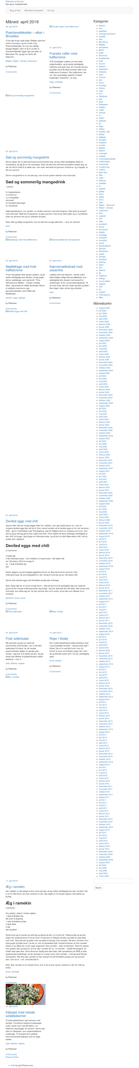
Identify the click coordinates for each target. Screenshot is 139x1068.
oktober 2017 (104, 596)
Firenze (102, 77)
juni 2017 (103, 606)
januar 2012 (104, 783)
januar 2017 (104, 620)
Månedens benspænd (34, 10)
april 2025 (103, 351)
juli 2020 (102, 506)
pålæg (101, 191)
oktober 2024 (104, 367)
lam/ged (102, 139)
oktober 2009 (104, 857)
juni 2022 (103, 443)
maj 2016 (103, 642)
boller (101, 52)
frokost (102, 88)
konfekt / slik (104, 131)
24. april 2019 (12, 260)
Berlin (101, 50)
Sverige (102, 256)
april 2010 (103, 840)
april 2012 (103, 775)
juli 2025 (102, 343)
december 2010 (106, 819)
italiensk (102, 120)
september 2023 (106, 403)
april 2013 (103, 742)
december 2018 (106, 558)
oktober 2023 (104, 400)
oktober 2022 (104, 433)
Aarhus (102, 25)
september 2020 (106, 500)
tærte (101, 264)
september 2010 (106, 827)
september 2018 (106, 566)
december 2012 (106, 753)
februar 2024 (104, 389)
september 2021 (106, 468)
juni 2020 (103, 509)
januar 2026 (104, 327)
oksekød (102, 183)
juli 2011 (102, 799)
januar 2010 (104, 848)
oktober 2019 (104, 530)
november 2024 (106, 365)
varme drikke (104, 281)
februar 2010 (104, 846)
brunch (102, 63)
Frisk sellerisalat (17, 638)
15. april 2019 (12, 1006)
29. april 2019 (12, 26)
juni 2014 (103, 704)
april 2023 (103, 416)
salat (8, 663)
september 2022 (106, 435)
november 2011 (106, 789)
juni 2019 (103, 541)
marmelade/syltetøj (107, 158)
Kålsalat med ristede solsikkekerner (20, 1014)
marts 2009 (104, 876)
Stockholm (103, 251)
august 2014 (104, 699)
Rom (101, 213)
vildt (100, 286)
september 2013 (106, 729)
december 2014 (106, 688)
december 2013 (106, 721)
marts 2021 (104, 484)
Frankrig (102, 85)
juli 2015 (102, 669)
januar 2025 (104, 359)
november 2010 (106, 821)
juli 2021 (102, 473)
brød (51, 292)
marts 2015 (104, 680)
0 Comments (11, 71)
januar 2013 (104, 751)
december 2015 (106, 655)
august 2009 (104, 862)
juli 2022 (102, 441)
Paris (101, 194)
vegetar (21, 663)
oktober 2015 (104, 661)
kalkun (102, 128)
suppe (101, 254)
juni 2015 (103, 672)
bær (100, 39)
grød (101, 101)
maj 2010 (103, 838)
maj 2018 (103, 577)
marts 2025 (104, 354)
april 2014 (103, 710)
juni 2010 (103, 835)
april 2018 (103, 579)
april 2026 (103, 318)
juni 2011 (103, 802)
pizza (101, 199)
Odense (102, 180)
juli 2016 (102, 636)
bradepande (104, 58)
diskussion (103, 69)
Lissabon (103, 142)
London (102, 145)
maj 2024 (103, 381)
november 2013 (106, 723)
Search (98, 887)
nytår (101, 177)
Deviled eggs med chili (22, 521)
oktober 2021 (104, 465)
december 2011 (106, 786)
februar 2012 (104, 780)
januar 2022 (104, 457)
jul (100, 123)
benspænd (103, 47)
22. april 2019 (12, 515)
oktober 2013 (104, 726)
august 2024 (104, 373)
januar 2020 (104, 522)
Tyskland (103, 275)
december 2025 (106, 329)
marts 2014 (104, 713)
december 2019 (106, 525)
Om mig (50, 10)
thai (100, 267)
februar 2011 (104, 813)
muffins (102, 169)
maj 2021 (103, 479)
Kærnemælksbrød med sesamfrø (66, 268)
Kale (13, 1065)
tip (100, 273)
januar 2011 (104, 816)
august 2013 (104, 732)
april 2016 (103, 645)
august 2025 (104, 340)
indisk (101, 109)
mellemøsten (104, 161)
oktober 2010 (104, 824)
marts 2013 (104, 745)
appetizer (10, 598)
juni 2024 (103, 378)
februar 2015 (104, 683)
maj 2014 (103, 707)
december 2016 (106, 623)
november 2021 (106, 462)
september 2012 (106, 761)
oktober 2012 (104, 759)
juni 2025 (103, 346)
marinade (103, 153)
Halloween (103, 104)
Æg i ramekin (15, 886)
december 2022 (106, 427)
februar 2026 (104, 324)
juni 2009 (103, 867)
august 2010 (104, 829)
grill (100, 99)
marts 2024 (104, 386)
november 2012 (106, 756)
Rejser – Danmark (107, 205)
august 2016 (104, 634)
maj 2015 (103, 674)
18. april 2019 (55, 632)
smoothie (103, 240)
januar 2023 (104, 424)
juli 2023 (102, 408)
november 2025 (106, 332)
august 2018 (104, 568)
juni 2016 (103, 639)
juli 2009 (102, 865)
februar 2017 (104, 617)
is (99, 115)
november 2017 (106, 593)
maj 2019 (103, 544)
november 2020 (106, 495)
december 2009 (106, 851)
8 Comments (55, 303)
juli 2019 (102, 539)
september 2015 (106, 664)
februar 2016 (104, 650)
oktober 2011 (104, 791)
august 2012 (104, 764)
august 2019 (104, 536)
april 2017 (103, 612)
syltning (102, 262)
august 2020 (104, 503)
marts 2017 (104, 615)
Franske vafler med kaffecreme (63, 55)
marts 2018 (104, 582)
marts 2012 (104, 778)
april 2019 (103, 547)
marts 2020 (104, 517)
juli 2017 (102, 604)
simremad (103, 229)
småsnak (103, 237)
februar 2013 (104, 748)
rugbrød (102, 215)
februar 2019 (104, 552)
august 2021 (104, 471)
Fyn (100, 93)
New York (103, 172)
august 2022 (104, 438)
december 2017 (106, 590)
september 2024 (106, 370)
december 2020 (106, 492)
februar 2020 (104, 520)
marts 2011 (104, 810)
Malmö (102, 150)
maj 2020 (103, 511)
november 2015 (106, 658)
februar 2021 (104, 487)
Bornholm (103, 55)
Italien (101, 118)
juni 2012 (103, 770)
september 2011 (106, 794)
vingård (102, 292)
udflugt (102, 278)
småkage (59, 81)
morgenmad (104, 167)
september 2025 (106, 337)
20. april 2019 (12, 632)
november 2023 (106, 397)
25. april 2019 (12, 151)
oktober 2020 (104, 498)
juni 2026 (103, 313)
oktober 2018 (104, 563)
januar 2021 (104, 490)
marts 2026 (104, 321)
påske (101, 196)
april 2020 (103, 514)
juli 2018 (102, 571)
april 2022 (103, 449)
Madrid (102, 148)
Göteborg (103, 96)
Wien (101, 297)
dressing (102, 71)
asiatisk (102, 36)
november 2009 (106, 854)
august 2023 (104, 405)
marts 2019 (104, 549)
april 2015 (103, 677)
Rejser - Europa (20, 61)
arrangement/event (107, 33)
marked (102, 156)
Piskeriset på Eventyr (15, 1)
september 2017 (106, 598)
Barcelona (103, 42)
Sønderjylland (105, 245)
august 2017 (104, 601)
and (100, 28)
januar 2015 (104, 685)
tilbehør (14, 663)
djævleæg (78, 531)
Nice (101, 175)
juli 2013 (102, 734)
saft (100, 218)
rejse (101, 202)
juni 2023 (103, 411)
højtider (102, 107)
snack (22, 598)
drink (8, 226)
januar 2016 (104, 653)
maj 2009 (103, 870)
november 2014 (106, 691)
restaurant (32, 61)
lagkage (21, 297)
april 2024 (103, 384)
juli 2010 (102, 832)
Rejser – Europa (106, 207)
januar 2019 (104, 555)
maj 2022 (103, 446)
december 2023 (106, 394)
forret (17, 598)
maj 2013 (103, 740)
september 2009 (106, 859)
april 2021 (103, 481)
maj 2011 (103, 805)
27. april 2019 (55, 47)
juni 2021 (103, 476)
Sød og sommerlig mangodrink (27, 157)
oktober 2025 (104, 335)
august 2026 (104, 307)
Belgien (9, 61)
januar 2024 (104, 392)
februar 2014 (104, 715)
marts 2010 (104, 843)
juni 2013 (103, 737)
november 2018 (106, 560)
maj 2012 (103, 772)
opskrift (102, 188)
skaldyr (58, 660)
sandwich (103, 224)
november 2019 (106, 528)
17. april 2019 (12, 880)
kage (52, 81)
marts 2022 (104, 452)
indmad (102, 112)
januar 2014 (104, 718)
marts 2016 (104, 647)
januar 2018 (104, 587)
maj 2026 (103, 316)
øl (99, 186)
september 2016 (106, 631)
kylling (101, 134)
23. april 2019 (55, 260)
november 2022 (106, 430)
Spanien (102, 248)
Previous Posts (12, 1057)
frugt (101, 90)
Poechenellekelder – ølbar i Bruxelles (25, 34)
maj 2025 (103, 348)
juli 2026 (102, 310)
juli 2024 (102, 375)
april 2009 (103, 873)
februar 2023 (104, 422)
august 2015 (104, 666)
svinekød (15, 971)
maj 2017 (103, 609)
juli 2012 (102, 767)
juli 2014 (102, 702)
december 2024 (106, 362)
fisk (100, 80)
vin (100, 289)
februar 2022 (104, 454)
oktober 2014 (104, 693)
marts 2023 (104, 419)
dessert (9, 297)
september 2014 (106, 696)
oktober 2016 (104, 628)
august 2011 (104, 797)
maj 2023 (103, 413)
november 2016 (106, 626)
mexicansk (103, 164)
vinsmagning (104, 294)
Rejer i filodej (59, 638)
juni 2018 (103, 574)
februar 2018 (104, 585)
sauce (101, 226)
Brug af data (15, 10)
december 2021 (106, 460)
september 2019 (106, 533)
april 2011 (103, 808)
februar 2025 (104, 356)
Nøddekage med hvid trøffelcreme (21, 268)
